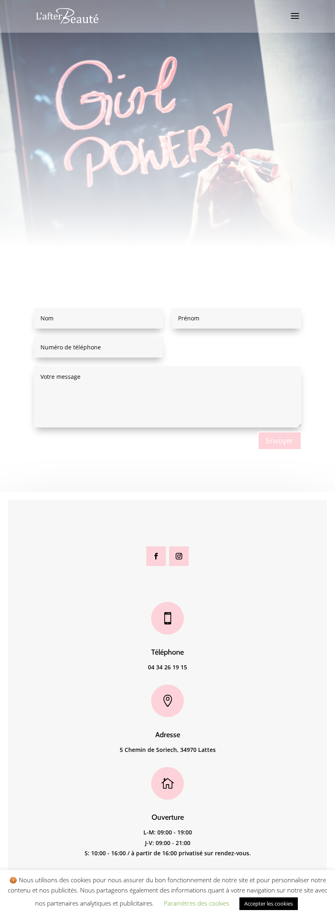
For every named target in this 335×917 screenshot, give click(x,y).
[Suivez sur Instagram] (179, 556)
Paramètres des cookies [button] (196, 903)
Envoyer (279, 440)
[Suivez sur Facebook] (156, 556)
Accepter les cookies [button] (268, 903)
